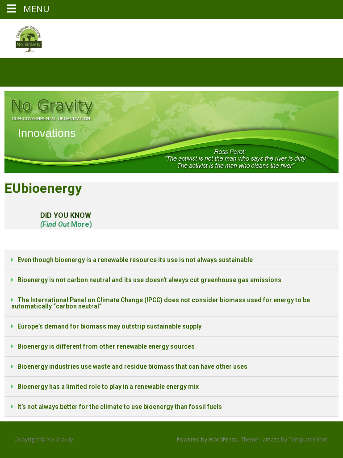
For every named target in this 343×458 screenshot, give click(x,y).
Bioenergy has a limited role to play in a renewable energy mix (108, 386)
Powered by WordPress (207, 439)
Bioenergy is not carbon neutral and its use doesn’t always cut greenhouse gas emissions (149, 279)
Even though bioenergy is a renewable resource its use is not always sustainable (135, 259)
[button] (171, 260)
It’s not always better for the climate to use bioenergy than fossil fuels (119, 406)
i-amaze (270, 439)
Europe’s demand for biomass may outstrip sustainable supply (109, 326)
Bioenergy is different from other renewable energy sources (106, 346)
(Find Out (54, 224)
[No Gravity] (21, 36)
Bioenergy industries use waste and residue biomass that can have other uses (132, 366)
